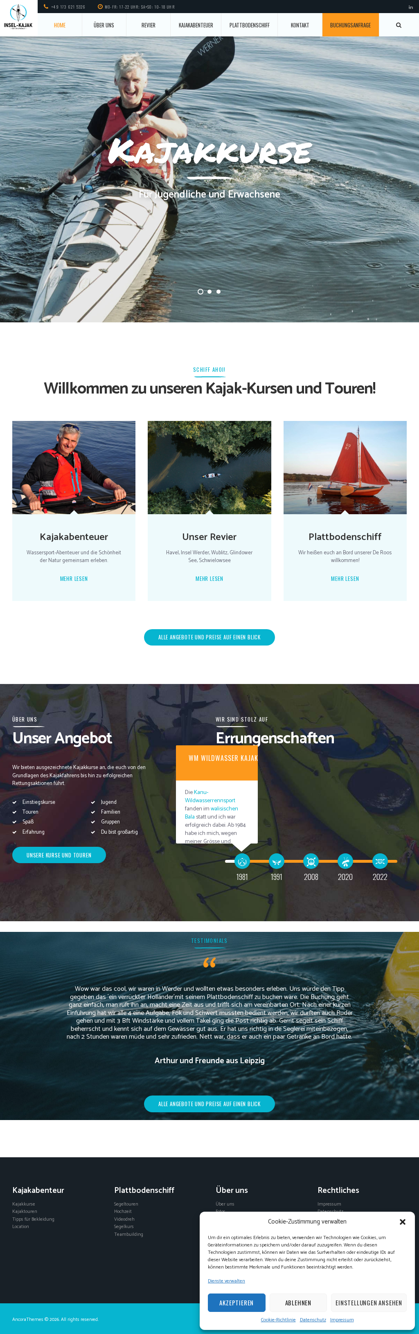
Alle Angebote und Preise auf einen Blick (209, 1104)
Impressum (342, 1320)
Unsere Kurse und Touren (59, 855)
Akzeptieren (236, 1302)
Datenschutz (313, 1320)
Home (59, 25)
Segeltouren (126, 1204)
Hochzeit (123, 1211)
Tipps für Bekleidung (33, 1219)
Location (20, 1227)
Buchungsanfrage (350, 25)
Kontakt (300, 25)
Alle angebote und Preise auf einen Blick (209, 637)
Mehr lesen (74, 579)
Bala (190, 817)
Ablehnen (298, 1302)
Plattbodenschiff (250, 25)
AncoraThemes (27, 1319)
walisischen (224, 809)
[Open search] (399, 25)
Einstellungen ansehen (369, 1302)
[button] (403, 1222)
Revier (148, 25)
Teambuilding (128, 1234)
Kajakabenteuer (196, 25)
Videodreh (124, 1219)
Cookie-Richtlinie (278, 1320)
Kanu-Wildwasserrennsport (210, 796)
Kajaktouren (24, 1211)
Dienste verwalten (226, 1281)
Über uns (104, 25)
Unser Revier (209, 537)
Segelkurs (124, 1227)
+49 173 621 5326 (69, 7)
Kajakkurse (23, 1204)
